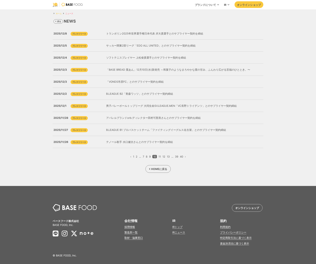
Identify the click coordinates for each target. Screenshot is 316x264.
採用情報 (129, 227)
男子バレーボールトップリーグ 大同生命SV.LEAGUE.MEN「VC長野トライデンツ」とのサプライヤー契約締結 (171, 105)
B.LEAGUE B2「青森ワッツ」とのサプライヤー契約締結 (139, 93)
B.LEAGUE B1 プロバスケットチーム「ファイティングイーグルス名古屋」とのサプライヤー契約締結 (166, 130)
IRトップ (177, 227)
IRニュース (178, 232)
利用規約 (225, 227)
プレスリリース (79, 34)
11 (159, 156)
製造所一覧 (131, 232)
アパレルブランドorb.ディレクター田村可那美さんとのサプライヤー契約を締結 (153, 117)
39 (176, 156)
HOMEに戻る (159, 169)
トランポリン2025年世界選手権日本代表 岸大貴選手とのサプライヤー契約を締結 (154, 33)
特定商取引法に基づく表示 (236, 237)
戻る (59, 21)
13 (168, 156)
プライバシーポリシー (233, 232)
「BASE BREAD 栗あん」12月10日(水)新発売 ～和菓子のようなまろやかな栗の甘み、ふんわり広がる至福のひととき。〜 (178, 69)
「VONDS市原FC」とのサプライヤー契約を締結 (135, 81)
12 (163, 156)
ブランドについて (205, 4)
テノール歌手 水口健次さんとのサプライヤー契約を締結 (139, 142)
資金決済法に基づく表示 (234, 243)
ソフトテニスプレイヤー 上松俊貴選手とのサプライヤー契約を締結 (146, 57)
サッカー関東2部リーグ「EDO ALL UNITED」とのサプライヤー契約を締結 (151, 45)
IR (225, 4)
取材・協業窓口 (133, 237)
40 (181, 156)
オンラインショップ (249, 4)
